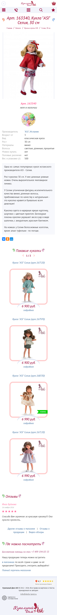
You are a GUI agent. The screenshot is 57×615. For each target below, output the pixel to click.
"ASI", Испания (31, 131)
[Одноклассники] (7, 239)
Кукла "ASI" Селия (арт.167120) (28, 432)
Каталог (18, 28)
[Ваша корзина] (54, 3)
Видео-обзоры (36, 532)
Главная (9, 28)
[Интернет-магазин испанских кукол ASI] (28, 3)
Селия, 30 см (45, 28)
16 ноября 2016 (8, 507)
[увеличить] (28, 119)
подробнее (28, 310)
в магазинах (8, 562)
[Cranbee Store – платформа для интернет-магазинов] (10, 598)
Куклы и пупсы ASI (31, 28)
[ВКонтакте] (3, 239)
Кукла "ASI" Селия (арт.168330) (28, 375)
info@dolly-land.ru (28, 594)
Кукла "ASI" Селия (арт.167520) (28, 262)
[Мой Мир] (11, 239)
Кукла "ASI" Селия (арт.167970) (28, 319)
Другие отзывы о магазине (21, 528)
